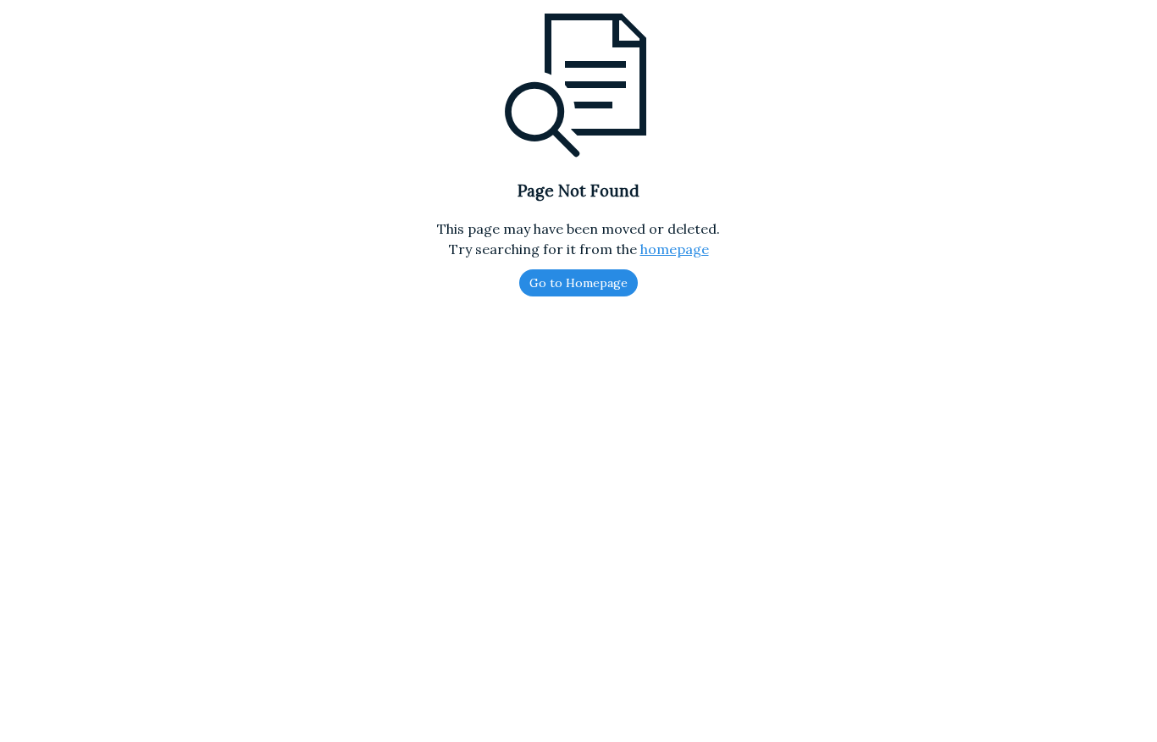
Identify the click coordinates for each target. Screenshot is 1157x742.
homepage (674, 249)
